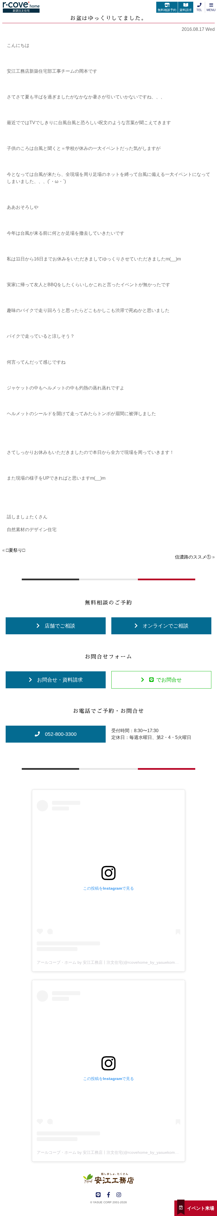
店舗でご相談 (60, 626)
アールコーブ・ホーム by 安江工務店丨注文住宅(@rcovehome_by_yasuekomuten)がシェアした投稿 (126, 962)
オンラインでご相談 (165, 626)
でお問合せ (169, 680)
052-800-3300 (61, 734)
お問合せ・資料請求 (60, 680)
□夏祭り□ (15, 550)
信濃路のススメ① (193, 557)
